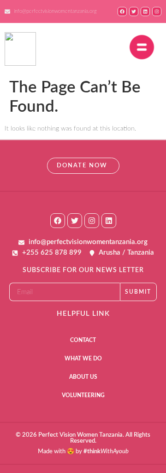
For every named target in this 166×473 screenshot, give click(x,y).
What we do (83, 358)
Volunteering (83, 395)
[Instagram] (91, 220)
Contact (83, 340)
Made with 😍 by (83, 452)
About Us (83, 377)
